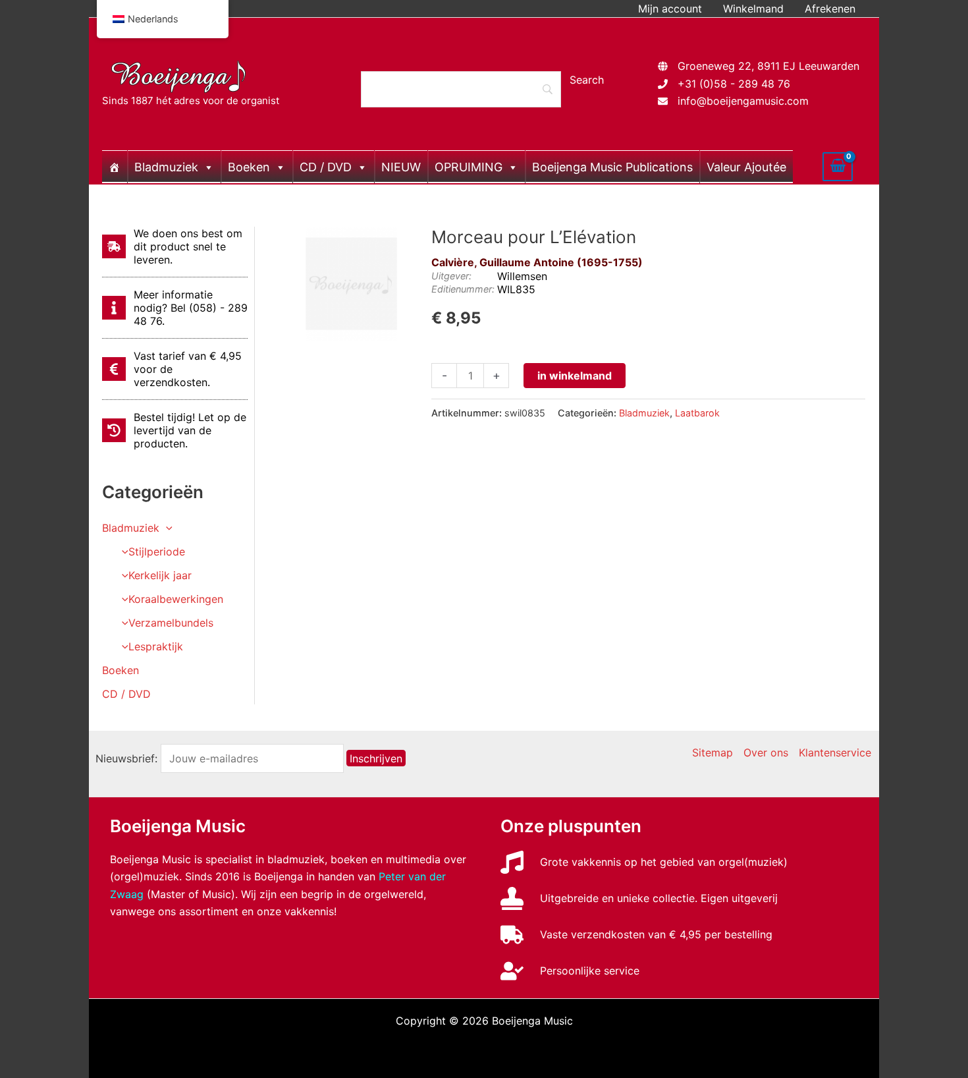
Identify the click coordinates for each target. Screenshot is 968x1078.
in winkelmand (574, 375)
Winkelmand (753, 8)
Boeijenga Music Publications (612, 167)
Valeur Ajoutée (746, 167)
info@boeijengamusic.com (743, 100)
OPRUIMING (468, 167)
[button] (166, 527)
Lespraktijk (155, 646)
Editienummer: (463, 289)
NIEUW (401, 167)
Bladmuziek (166, 167)
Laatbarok (697, 412)
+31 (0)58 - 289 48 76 (734, 83)
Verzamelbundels (170, 622)
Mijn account (670, 8)
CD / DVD (326, 167)
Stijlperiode (156, 551)
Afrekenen (830, 8)
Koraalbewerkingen (175, 599)
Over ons (765, 752)
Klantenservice (835, 752)
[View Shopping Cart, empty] (837, 166)
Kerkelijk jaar (160, 575)
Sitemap (712, 752)
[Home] (114, 166)
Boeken (249, 167)
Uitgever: (451, 275)
